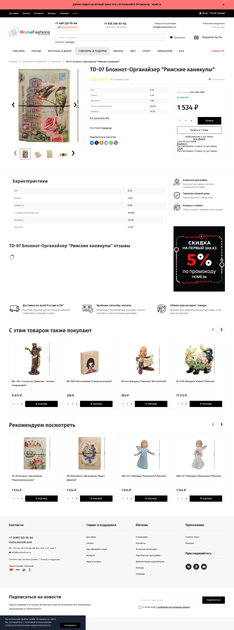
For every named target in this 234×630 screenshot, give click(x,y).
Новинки (64, 13)
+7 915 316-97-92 (115, 23)
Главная (13, 61)
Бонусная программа (146, 549)
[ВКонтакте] (92, 143)
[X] (97, 143)
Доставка (14, 13)
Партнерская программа (148, 555)
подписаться (214, 600)
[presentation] (13, 105)
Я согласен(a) (166, 607)
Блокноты (56, 61)
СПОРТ (146, 51)
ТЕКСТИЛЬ (19, 51)
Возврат (90, 555)
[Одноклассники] (101, 143)
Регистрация (217, 13)
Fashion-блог (192, 537)
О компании (142, 537)
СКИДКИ (216, 51)
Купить (210, 120)
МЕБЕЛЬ (118, 51)
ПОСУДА (36, 51)
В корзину (41, 403)
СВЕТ (133, 51)
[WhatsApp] (111, 143)
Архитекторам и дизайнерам (150, 561)
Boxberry (182, 143)
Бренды (52, 13)
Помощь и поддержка (50, 559)
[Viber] (116, 143)
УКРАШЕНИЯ (164, 51)
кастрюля (70, 42)
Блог (75, 13)
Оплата (26, 13)
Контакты (39, 13)
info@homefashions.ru (164, 27)
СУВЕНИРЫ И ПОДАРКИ (92, 51)
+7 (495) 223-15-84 (21, 537)
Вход (205, 13)
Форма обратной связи (20, 542)
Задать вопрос (93, 561)
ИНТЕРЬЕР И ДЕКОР (60, 51)
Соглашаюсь (70, 625)
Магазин (190, 543)
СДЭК (180, 148)
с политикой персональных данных (173, 607)
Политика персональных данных (23, 559)
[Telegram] (106, 143)
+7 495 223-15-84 (66, 23)
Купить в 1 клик (199, 130)
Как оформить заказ (96, 549)
